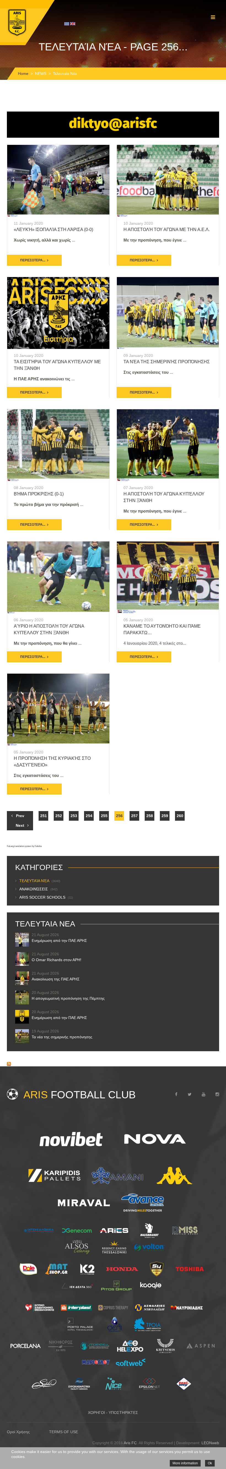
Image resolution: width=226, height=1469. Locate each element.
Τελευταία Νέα (39, 881)
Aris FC (130, 1443)
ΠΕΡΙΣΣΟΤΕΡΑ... (32, 260)
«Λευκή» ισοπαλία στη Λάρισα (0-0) (53, 229)
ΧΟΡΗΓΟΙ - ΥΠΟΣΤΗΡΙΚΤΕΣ (113, 1412)
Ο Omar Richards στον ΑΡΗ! (56, 960)
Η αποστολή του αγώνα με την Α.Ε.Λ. (166, 229)
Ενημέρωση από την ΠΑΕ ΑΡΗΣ (59, 940)
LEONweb (210, 1443)
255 (104, 816)
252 (58, 816)
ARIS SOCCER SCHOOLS (46, 897)
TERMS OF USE (63, 1432)
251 (43, 816)
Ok (210, 1463)
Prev (20, 816)
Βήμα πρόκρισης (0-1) (39, 494)
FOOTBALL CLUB (79, 1095)
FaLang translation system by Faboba (24, 846)
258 (149, 816)
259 (165, 816)
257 (134, 816)
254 (89, 816)
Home (23, 73)
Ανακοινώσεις (38, 889)
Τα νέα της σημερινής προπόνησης (166, 361)
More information (185, 1463)
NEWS (40, 73)
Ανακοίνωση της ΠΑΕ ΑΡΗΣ (56, 979)
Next (20, 825)
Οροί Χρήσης (18, 1432)
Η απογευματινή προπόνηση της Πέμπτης (68, 998)
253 (74, 816)
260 (180, 816)
